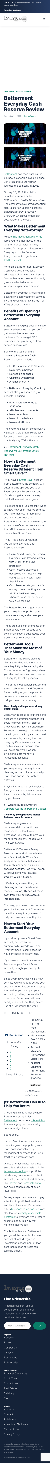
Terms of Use (11, 1429)
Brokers (8, 1342)
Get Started (35, 1085)
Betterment (10, 173)
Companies (10, 1347)
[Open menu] (44, 19)
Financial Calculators (15, 1373)
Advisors (9, 1337)
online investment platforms (26, 236)
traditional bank (12, 260)
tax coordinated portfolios (26, 1208)
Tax (6, 1398)
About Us (9, 1409)
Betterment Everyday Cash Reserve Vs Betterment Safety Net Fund (21, 450)
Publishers (10, 1419)
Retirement (10, 1357)
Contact (8, 1414)
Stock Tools (10, 1378)
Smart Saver (26, 479)
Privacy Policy (12, 1434)
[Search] (39, 1326)
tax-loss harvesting (15, 1171)
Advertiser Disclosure (12, 10)
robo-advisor (38, 1120)
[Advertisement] (25, 54)
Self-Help (9, 1393)
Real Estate (10, 1388)
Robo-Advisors (12, 1362)
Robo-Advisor (23, 92)
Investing (9, 92)
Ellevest (13, 1182)
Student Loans (12, 1383)
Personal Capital (32, 1182)
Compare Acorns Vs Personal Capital (25, 808)
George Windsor (30, 116)
